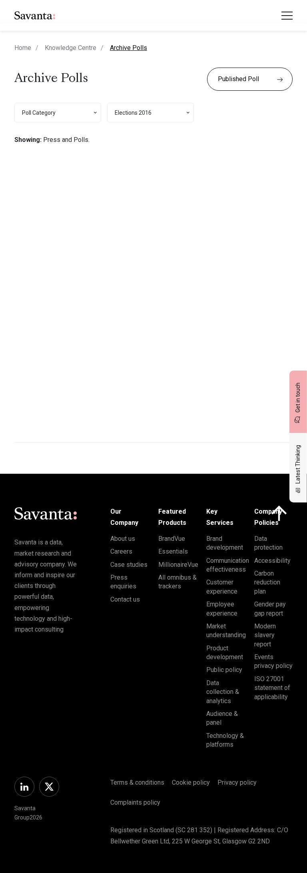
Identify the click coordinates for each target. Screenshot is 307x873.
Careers (121, 551)
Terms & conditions (137, 782)
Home (22, 48)
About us (122, 538)
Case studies (129, 564)
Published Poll (238, 79)
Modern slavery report (265, 635)
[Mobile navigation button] (287, 15)
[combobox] (57, 112)
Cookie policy (191, 782)
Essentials (173, 551)
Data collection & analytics (222, 692)
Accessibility (272, 560)
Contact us (125, 599)
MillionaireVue (178, 564)
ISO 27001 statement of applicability (272, 688)
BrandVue (171, 538)
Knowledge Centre (70, 48)
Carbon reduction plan (267, 582)
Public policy (224, 670)
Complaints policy (135, 802)
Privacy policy (237, 782)
